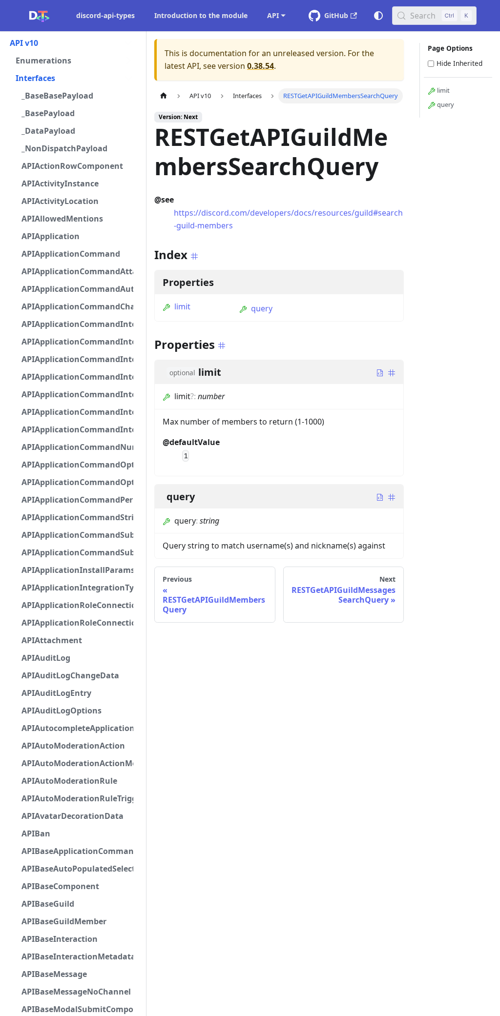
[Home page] (163, 95)
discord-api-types (105, 15)
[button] (71, 43)
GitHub (336, 15)
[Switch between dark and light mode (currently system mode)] (378, 15)
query (261, 308)
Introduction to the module (201, 15)
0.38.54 (260, 66)
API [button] (273, 15)
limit (182, 306)
